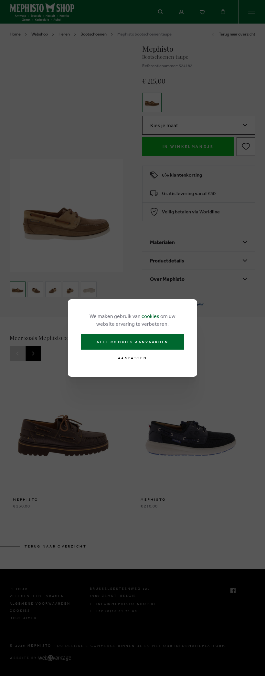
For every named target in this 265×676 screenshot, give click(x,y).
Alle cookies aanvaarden (133, 342)
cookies (150, 316)
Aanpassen (132, 358)
